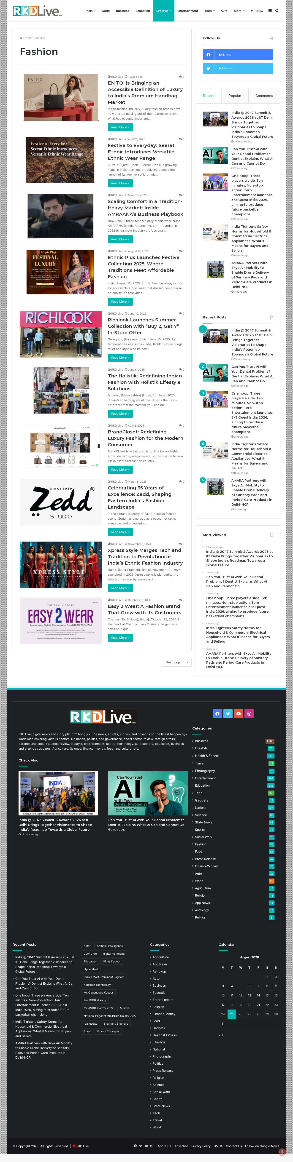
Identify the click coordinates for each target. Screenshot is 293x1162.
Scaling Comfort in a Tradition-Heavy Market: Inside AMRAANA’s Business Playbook (145, 208)
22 (267, 1005)
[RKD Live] (37, 11)
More (237, 11)
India (89, 11)
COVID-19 (90, 953)
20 (249, 1005)
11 (232, 995)
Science (201, 815)
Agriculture (203, 888)
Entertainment (187, 11)
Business (122, 11)
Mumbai (125, 1008)
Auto (224, 11)
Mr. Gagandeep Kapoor (98, 992)
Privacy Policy (201, 1146)
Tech (208, 11)
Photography (205, 771)
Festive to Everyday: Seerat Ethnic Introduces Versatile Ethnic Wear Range (141, 152)
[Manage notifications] (282, 1152)
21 (258, 1005)
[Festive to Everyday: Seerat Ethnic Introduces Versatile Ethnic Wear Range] (61, 160)
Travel (199, 763)
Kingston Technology (97, 984)
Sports (200, 829)
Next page (173, 662)
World (105, 11)
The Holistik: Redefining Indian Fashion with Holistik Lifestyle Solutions (145, 382)
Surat (87, 1031)
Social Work (203, 837)
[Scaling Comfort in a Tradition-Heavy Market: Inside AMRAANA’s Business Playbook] (61, 216)
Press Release (205, 859)
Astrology (202, 910)
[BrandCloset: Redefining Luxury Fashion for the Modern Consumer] (61, 446)
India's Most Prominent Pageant (104, 977)
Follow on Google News (262, 1146)
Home (27, 38)
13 (249, 995)
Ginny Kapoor (111, 961)
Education (143, 11)
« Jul (222, 1035)
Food (198, 851)
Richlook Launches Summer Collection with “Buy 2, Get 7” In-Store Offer (143, 326)
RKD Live (117, 76)
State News (203, 822)
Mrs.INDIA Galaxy (95, 1000)
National (201, 807)
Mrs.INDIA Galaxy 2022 (99, 1008)
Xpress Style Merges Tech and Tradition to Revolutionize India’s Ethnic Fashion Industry (145, 557)
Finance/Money (206, 866)
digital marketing (114, 953)
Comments (264, 95)
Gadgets (201, 800)
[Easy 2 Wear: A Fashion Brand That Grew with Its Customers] (61, 621)
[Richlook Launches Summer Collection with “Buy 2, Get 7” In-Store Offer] (61, 334)
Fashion (200, 844)
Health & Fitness (207, 756)
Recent (208, 95)
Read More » (120, 127)
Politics (200, 917)
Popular (235, 95)
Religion (200, 895)
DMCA (218, 1146)
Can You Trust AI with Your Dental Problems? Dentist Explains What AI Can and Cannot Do (44, 983)
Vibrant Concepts (108, 1031)
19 (240, 1005)
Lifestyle (162, 11)
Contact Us (234, 1146)
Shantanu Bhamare (116, 1023)
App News (202, 903)
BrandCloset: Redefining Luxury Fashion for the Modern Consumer (145, 438)
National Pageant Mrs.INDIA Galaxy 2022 (110, 1016)
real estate (90, 1023)
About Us (164, 1146)
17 (223, 1005)
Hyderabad (91, 969)
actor (87, 946)
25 (232, 1014)
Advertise (181, 1146)
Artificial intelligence (110, 946)
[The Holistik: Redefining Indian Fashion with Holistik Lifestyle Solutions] (61, 390)
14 (258, 995)
